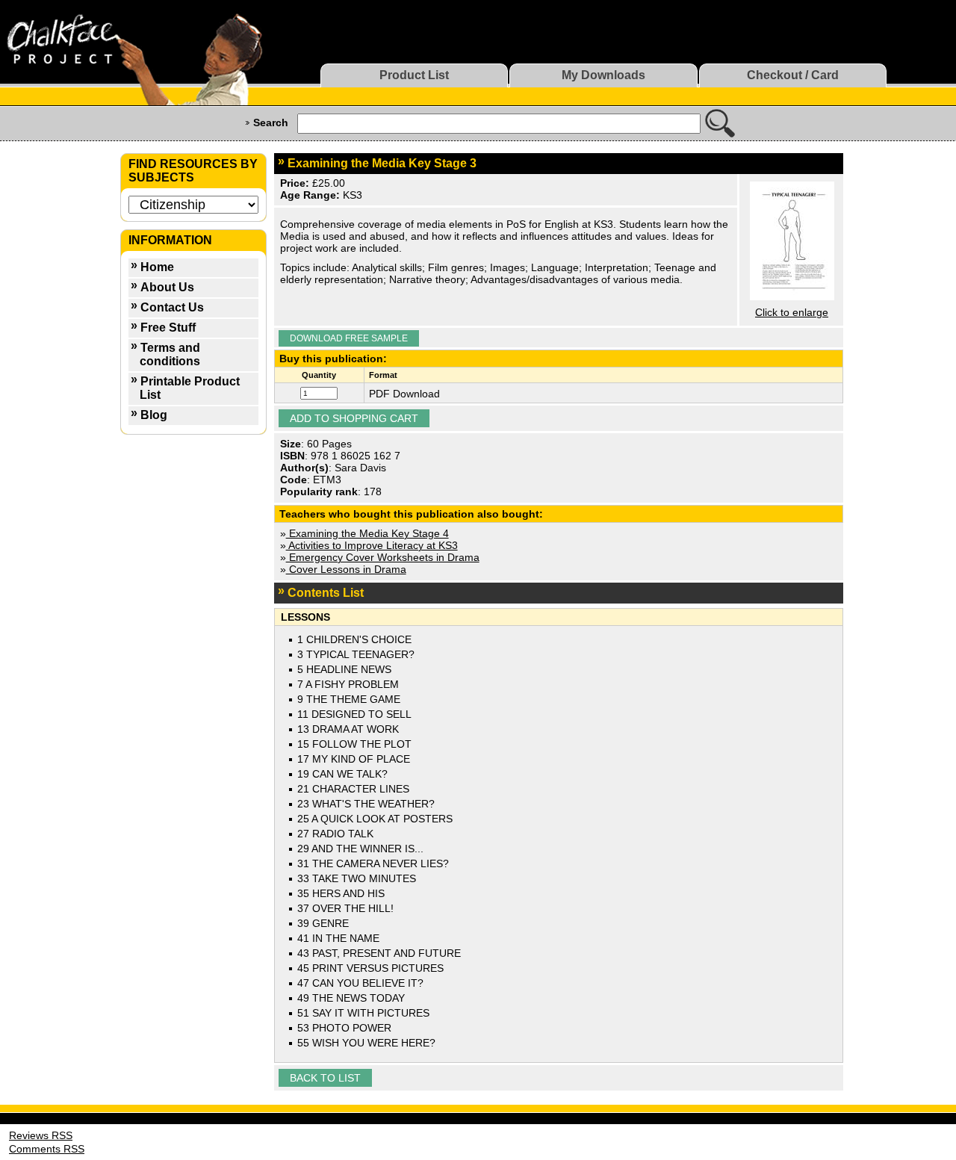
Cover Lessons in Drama (346, 569)
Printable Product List (190, 388)
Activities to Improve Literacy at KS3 (372, 545)
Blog (153, 415)
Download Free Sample (349, 338)
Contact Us (172, 307)
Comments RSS (46, 1149)
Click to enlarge (791, 312)
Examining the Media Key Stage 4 (367, 533)
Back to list (325, 1078)
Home (157, 267)
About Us (167, 287)
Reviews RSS (40, 1135)
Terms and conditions (170, 354)
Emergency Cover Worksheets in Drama (382, 557)
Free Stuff (168, 327)
